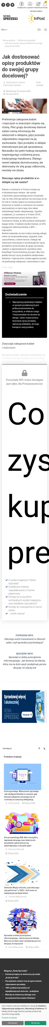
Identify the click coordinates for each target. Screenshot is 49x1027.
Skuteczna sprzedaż (26, 40)
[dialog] (24, 1015)
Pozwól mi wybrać (9, 1018)
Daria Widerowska (15, 947)
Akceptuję (35, 1023)
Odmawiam (13, 1023)
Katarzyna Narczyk (16, 849)
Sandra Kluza (11, 82)
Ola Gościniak (13, 803)
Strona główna (9, 40)
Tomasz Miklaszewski (17, 897)
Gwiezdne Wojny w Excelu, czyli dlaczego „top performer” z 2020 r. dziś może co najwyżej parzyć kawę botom (21, 890)
